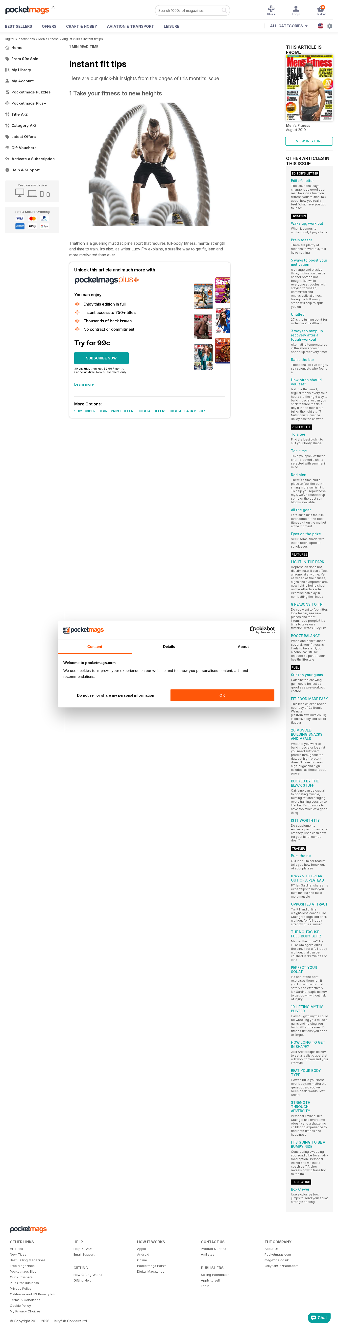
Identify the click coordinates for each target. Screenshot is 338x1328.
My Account (22, 81)
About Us (272, 1249)
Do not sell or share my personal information (115, 695)
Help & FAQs (83, 1249)
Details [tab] (169, 646)
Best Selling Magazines (28, 1260)
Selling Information (215, 1275)
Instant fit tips (93, 39)
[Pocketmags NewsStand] (29, 10)
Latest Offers (23, 136)
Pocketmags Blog (23, 1271)
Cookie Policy (20, 1305)
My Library (21, 69)
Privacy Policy (20, 1288)
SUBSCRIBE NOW (101, 358)
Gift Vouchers (24, 147)
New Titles (18, 1254)
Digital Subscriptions (20, 39)
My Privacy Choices (25, 1311)
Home (17, 47)
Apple (141, 1249)
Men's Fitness (48, 39)
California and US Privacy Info (33, 1294)
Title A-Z (19, 114)
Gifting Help (82, 1280)
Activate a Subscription (33, 158)
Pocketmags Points (152, 1266)
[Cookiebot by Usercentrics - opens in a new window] (253, 630)
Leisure (171, 26)
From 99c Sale (24, 58)
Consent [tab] (94, 646)
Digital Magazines (150, 1271)
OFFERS (49, 26)
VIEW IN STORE (309, 141)
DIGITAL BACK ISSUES (188, 411)
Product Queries (213, 1249)
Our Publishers (21, 1277)
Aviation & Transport (130, 26)
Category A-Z (24, 125)
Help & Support (25, 170)
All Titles (16, 1249)
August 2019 (71, 39)
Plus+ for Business (24, 1283)
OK (222, 695)
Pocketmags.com (278, 1254)
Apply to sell (210, 1280)
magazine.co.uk (277, 1260)
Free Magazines (22, 1266)
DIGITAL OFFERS (153, 411)
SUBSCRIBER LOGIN (91, 411)
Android (143, 1254)
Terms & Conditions (25, 1300)
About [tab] (243, 646)
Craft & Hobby (81, 26)
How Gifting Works (87, 1275)
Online (142, 1260)
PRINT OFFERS (123, 411)
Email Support (84, 1254)
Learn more (84, 384)
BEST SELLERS (18, 26)
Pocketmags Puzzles (31, 92)
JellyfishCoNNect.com (281, 1266)
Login (205, 1286)
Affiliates (207, 1254)
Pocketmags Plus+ (28, 103)
